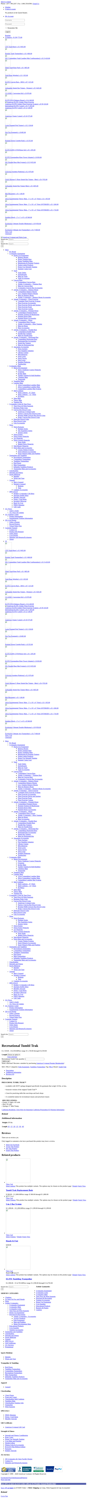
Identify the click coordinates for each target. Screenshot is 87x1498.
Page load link (5, 1480)
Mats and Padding (20, 1322)
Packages (8, 1449)
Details (74, 1186)
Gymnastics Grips (15, 1309)
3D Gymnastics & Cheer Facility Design (18, 1459)
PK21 (51, 1067)
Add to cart (6, 1061)
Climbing (8, 1297)
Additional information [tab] (13, 1072)
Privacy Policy (6, 1476)
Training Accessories (16, 1330)
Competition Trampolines (13, 1371)
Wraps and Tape (10, 1359)
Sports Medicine (10, 1337)
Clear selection (12, 1057)
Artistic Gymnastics (11, 1303)
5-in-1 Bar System (14, 1204)
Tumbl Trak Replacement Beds (19, 1190)
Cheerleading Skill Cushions (14, 1399)
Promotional (9, 1347)
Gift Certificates (10, 1343)
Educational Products (16, 1326)
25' (17, 1126)
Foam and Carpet (11, 1397)
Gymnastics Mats (15, 1307)
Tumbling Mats (10, 1401)
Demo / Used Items (11, 1417)
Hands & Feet (12, 1241)
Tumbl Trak (62, 1067)
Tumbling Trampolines (37, 1067)
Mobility (8, 1357)
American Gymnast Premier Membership (50, 1063)
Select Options (11, 1200)
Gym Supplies (14, 1328)
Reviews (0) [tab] (10, 1074)
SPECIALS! (9, 1341)
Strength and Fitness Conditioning (16, 1435)
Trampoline (9, 1405)
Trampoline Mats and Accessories (16, 1378)
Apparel (8, 1339)
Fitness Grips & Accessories (14, 1445)
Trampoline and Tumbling (13, 1332)
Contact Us (9, 1461)
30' (20, 1126)
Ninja (7, 1301)
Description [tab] (10, 1070)
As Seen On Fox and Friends (15, 1299)
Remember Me (12, 28)
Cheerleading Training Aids (14, 1403)
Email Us (36, 4)
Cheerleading (9, 1334)
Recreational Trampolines (13, 1373)
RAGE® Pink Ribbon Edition (15, 1447)
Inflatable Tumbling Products (15, 1377)
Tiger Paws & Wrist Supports (19, 1311)
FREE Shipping (10, 1415)
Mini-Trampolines (11, 1375)
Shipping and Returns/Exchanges (16, 1463)
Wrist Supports (10, 1407)
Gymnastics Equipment (17, 1305)
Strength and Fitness (12, 1335)
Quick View (82, 1186)
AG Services (9, 1345)
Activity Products (19, 1318)
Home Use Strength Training (14, 1439)
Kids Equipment (23, 1067)
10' (9, 1126)
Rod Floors (9, 1367)
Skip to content (6, 2)
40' (23, 1126)
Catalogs (39, 1310)
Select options (10, 1186)
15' (12, 1126)
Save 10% (7, 1488)
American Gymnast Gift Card (15, 1427)
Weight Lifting (10, 1443)
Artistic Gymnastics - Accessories (25, 1316)
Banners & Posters (42, 1308)
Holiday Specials (10, 1451)
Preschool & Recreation (17, 1314)
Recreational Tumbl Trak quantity (13, 1059)
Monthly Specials (11, 1419)
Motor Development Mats (22, 1324)
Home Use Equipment (16, 1313)
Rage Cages (9, 1437)
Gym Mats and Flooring (13, 1441)
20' (14, 1126)
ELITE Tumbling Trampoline (19, 1279)
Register (8, 35)
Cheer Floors (9, 1395)
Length (4, 1054)
